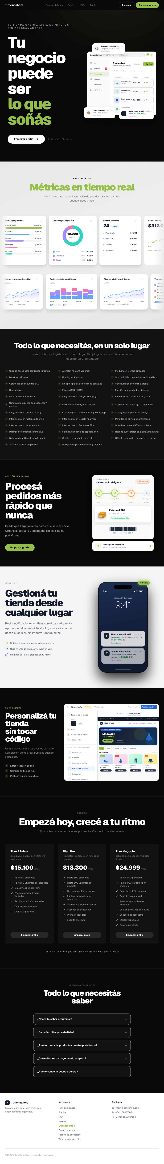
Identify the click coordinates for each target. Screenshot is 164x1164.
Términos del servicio (69, 1123)
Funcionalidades (54, 5)
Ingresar (126, 5)
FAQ (82, 5)
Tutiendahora (14, 5)
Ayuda (93, 5)
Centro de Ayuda (66, 1114)
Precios (71, 5)
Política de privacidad (69, 1119)
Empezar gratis (23, 123)
